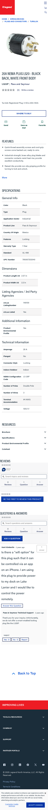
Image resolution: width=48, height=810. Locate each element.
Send (6, 125)
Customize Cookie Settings (11, 805)
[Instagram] (12, 765)
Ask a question (12, 538)
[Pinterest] (27, 765)
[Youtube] (43, 765)
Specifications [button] (8, 438)
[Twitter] (35, 765)
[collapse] (43, 717)
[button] (45, 27)
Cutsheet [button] (6, 449)
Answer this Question (12, 605)
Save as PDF (24, 126)
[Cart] (45, 8)
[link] (6, 465)
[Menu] (45, 3)
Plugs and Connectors (16, 21)
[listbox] (24, 45)
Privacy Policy (9, 781)
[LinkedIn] (19, 765)
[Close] (45, 793)
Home (4, 19)
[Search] (45, 12)
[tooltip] (7, 470)
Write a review (27, 90)
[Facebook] (4, 765)
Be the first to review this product (23, 500)
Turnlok (34, 21)
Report (24, 639)
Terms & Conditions (11, 786)
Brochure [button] (6, 432)
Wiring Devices (17, 19)
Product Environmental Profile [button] (15, 443)
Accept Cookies (36, 805)
